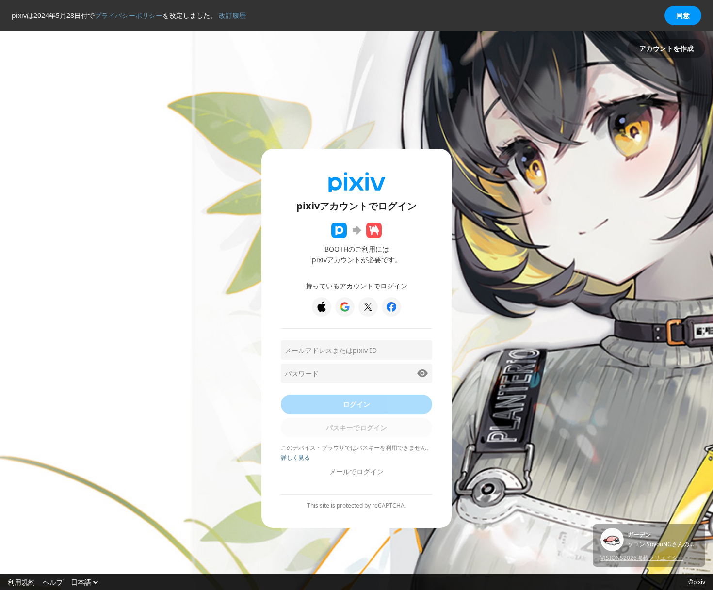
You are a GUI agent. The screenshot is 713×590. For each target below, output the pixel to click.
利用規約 (21, 582)
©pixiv (696, 582)
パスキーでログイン (356, 427)
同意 (683, 15)
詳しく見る (295, 457)
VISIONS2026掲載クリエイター (641, 558)
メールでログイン (356, 471)
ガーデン (639, 535)
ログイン (356, 404)
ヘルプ (53, 582)
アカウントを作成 (666, 48)
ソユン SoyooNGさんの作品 (662, 544)
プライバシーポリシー (128, 15)
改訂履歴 (232, 15)
